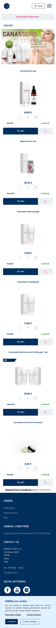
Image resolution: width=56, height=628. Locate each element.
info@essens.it (11, 572)
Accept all (11, 622)
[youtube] (17, 590)
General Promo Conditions (18, 490)
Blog (6, 517)
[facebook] (8, 590)
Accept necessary (34, 615)
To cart (20, 131)
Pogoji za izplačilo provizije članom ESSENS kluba (27, 533)
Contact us (11, 542)
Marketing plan (10, 513)
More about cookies (13, 615)
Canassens (8, 25)
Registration (9, 508)
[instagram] (26, 590)
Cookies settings (30, 622)
